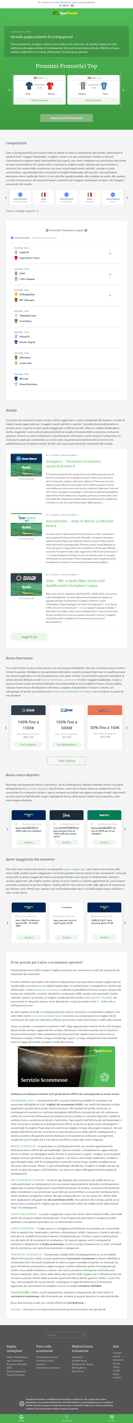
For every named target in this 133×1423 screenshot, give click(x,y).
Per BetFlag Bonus (66, 744)
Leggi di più (29, 637)
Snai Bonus (77, 1356)
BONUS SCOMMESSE (23, 1146)
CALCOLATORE (20, 1292)
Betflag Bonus (79, 1367)
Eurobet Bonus (79, 1360)
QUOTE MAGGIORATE (23, 1213)
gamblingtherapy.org (92, 1402)
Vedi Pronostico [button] (39, 100)
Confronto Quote (45, 1360)
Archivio (15, 1309)
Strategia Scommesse (47, 1356)
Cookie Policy (116, 1372)
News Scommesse (16, 1374)
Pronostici (66, 1420)
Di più (111, 1420)
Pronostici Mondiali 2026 (17, 1366)
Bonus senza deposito (35, 788)
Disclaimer (118, 1359)
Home (21, 1420)
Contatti (117, 1352)
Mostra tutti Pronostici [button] (66, 118)
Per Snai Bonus (28, 744)
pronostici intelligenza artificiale (89, 1270)
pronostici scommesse (46, 989)
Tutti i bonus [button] (66, 761)
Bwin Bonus (78, 1371)
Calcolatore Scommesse (48, 1367)
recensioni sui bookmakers (47, 1015)
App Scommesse (15, 1360)
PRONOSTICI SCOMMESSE (26, 1254)
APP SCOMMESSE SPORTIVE (27, 1180)
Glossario (40, 1364)
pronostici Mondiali (100, 997)
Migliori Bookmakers (17, 1356)
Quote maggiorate (16, 1371)
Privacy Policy (116, 1365)
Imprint (117, 1356)
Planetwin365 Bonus (82, 1364)
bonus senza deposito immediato (72, 691)
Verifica (29, 842)
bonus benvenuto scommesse (60, 679)
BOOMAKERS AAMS (23, 1100)
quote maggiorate (74, 869)
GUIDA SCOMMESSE (23, 1228)
